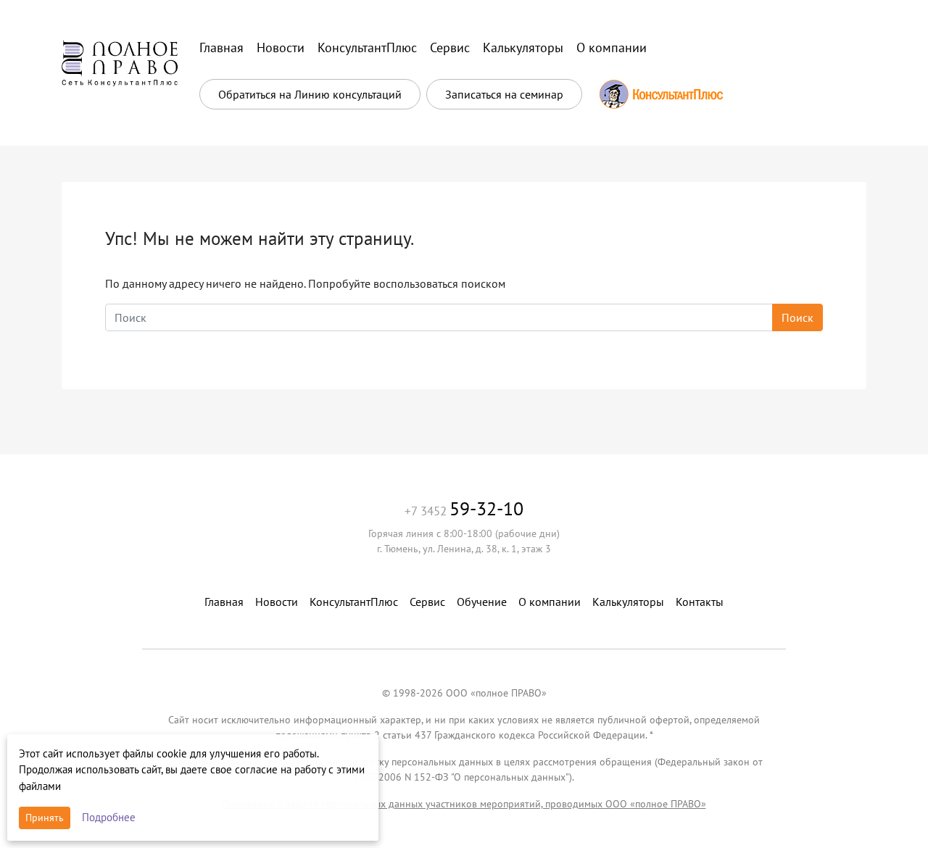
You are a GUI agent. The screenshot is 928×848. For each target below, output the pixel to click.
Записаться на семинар (504, 94)
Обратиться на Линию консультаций (310, 94)
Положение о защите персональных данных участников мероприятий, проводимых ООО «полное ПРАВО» (464, 803)
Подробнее (109, 817)
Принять (44, 817)
